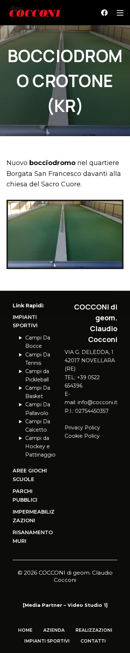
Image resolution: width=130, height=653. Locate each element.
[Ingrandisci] (114, 209)
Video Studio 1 (87, 605)
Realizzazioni (93, 630)
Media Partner (43, 605)
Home (25, 630)
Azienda (54, 630)
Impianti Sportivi (47, 641)
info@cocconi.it (97, 402)
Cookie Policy (82, 436)
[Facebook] (104, 12)
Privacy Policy (82, 427)
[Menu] (120, 12)
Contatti (93, 641)
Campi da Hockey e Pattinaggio (40, 446)
